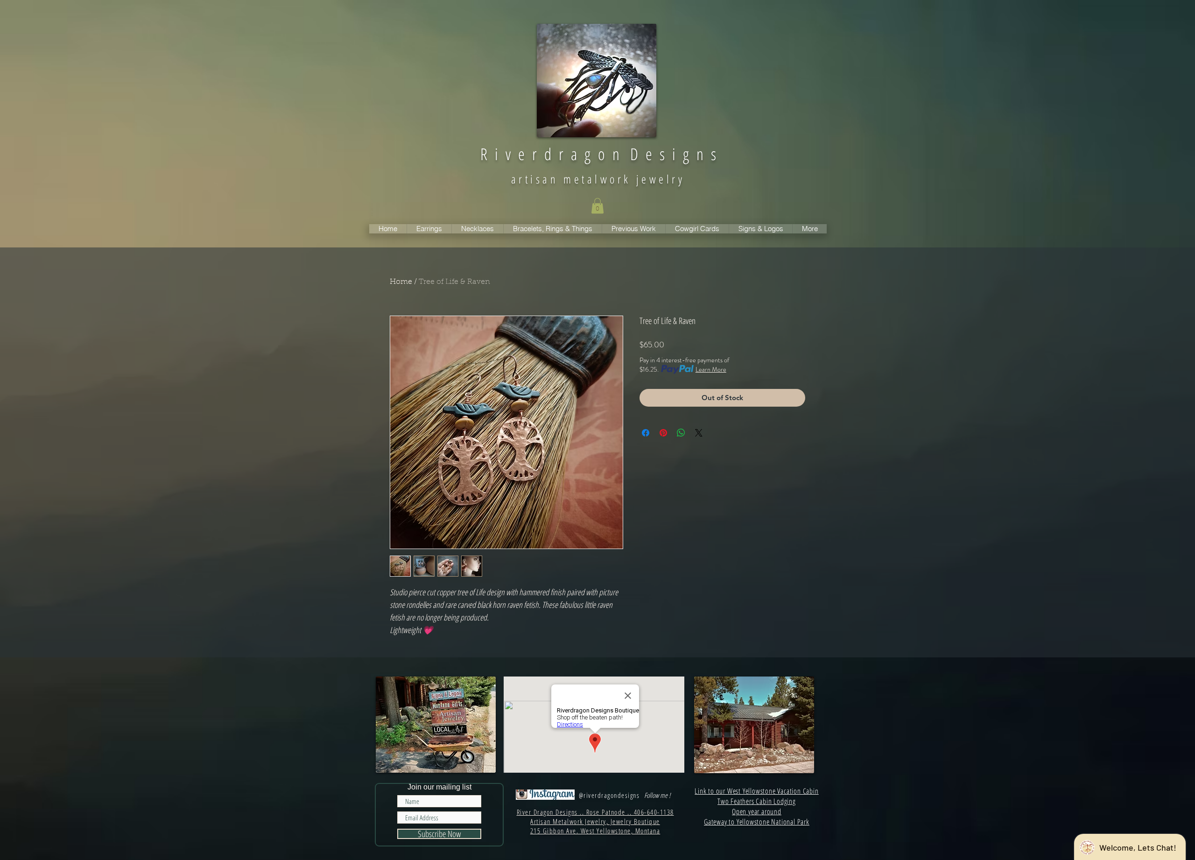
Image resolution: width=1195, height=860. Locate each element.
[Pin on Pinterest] (663, 432)
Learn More (711, 369)
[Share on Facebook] (645, 432)
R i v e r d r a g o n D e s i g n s (598, 154)
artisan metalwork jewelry (598, 179)
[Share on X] (698, 432)
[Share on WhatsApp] (681, 432)
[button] (597, 205)
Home (401, 282)
